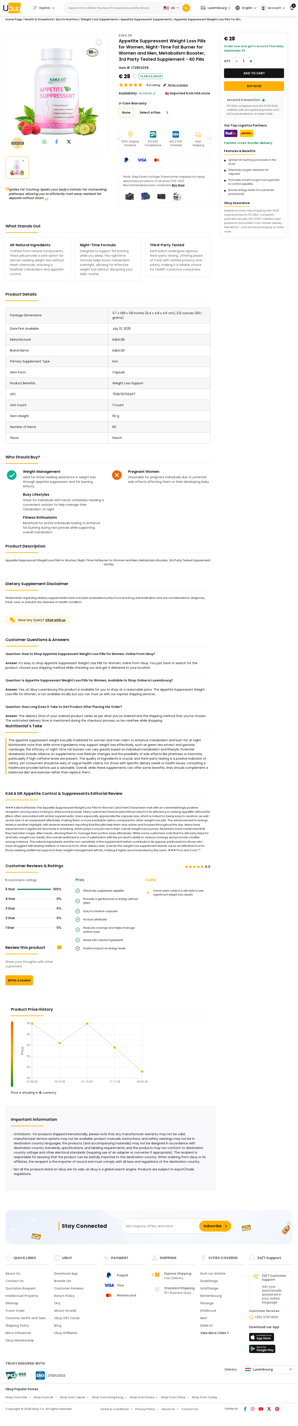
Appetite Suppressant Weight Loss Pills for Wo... (208, 19)
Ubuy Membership (19, 1340)
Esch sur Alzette (212, 1273)
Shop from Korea (142, 1397)
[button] (215, 8)
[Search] (186, 8)
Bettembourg (211, 1296)
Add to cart (254, 73)
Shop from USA (16, 1397)
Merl (203, 1318)
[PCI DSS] (15, 1375)
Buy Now (178, 185)
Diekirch (206, 1325)
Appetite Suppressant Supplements (146, 19)
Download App (66, 1273)
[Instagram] (253, 1409)
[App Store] (262, 1338)
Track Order (15, 1310)
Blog (57, 1325)
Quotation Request (20, 1288)
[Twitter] (269, 1409)
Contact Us (14, 1281)
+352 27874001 (266, 1317)
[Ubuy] (12, 7)
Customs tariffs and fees (25, 1318)
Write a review (19, 980)
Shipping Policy (17, 1325)
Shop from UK (43, 1397)
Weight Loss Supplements (99, 19)
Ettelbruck (208, 1310)
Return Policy (64, 1296)
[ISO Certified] (48, 1375)
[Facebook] (245, 1409)
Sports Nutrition (67, 19)
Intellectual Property (21, 1296)
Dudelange (209, 1281)
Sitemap (12, 1303)
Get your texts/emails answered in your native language (272, 1294)
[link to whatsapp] (44, 142)
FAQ (57, 1303)
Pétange (207, 1303)
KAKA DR (125, 35)
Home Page (13, 19)
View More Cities (213, 1333)
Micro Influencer (18, 1333)
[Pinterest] (277, 1409)
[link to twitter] (69, 142)
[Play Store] (262, 1350)
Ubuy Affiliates (65, 1333)
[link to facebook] (56, 142)
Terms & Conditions (114, 1409)
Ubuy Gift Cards (67, 1318)
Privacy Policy (145, 1409)
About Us (12, 1273)
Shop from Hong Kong (107, 1397)
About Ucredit (65, 1310)
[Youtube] (261, 1409)
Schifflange (209, 1288)
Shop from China (173, 1397)
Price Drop (152, 76)
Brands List (62, 1281)
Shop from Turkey (204, 1397)
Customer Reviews (69, 1288)
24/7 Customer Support (274, 1278)
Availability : (128, 93)
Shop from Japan (72, 1397)
